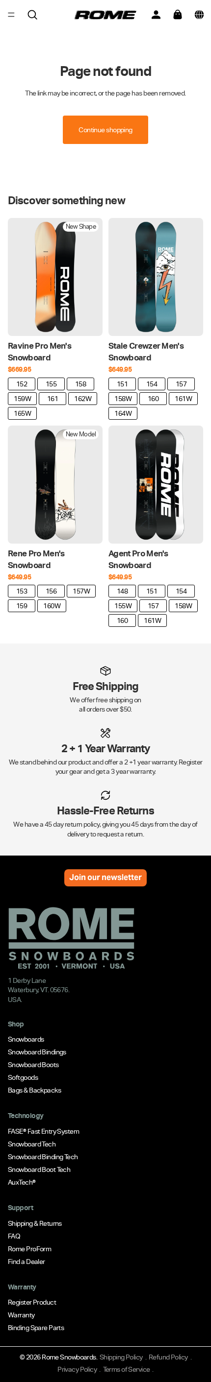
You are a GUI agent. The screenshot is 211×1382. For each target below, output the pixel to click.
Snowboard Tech (31, 1144)
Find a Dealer (26, 1261)
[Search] (32, 14)
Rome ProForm (29, 1248)
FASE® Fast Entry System (43, 1131)
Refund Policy (168, 1357)
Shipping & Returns (35, 1223)
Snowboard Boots (33, 1065)
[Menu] (11, 14)
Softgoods (23, 1077)
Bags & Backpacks (34, 1090)
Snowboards (26, 1039)
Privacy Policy (77, 1369)
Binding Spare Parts (36, 1328)
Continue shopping (105, 130)
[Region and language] (199, 14)
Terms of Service (126, 1369)
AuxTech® (22, 1182)
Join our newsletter (105, 877)
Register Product (32, 1302)
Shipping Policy (121, 1357)
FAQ (14, 1235)
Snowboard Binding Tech (43, 1157)
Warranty (21, 1315)
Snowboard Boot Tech (39, 1169)
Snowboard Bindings (37, 1052)
